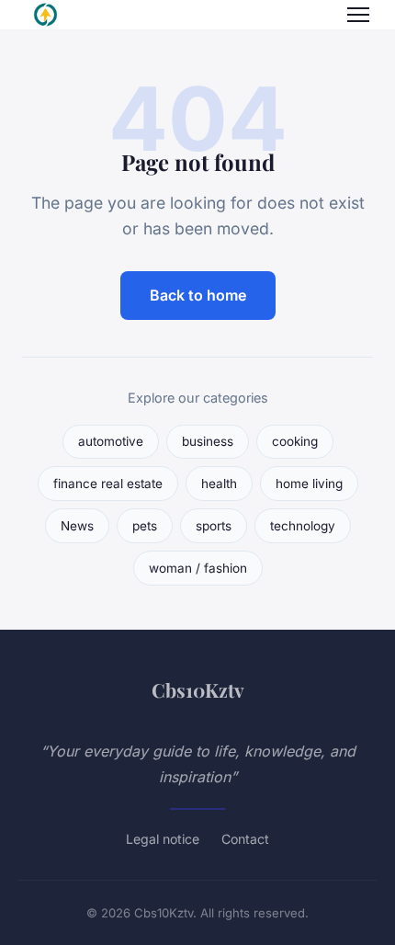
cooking (295, 441)
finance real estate (108, 483)
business (207, 441)
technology (302, 525)
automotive (110, 441)
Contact (245, 839)
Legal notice (162, 839)
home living (309, 483)
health (219, 483)
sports (213, 525)
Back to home (198, 295)
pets (144, 525)
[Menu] (358, 14)
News (77, 525)
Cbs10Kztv (198, 689)
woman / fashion (198, 568)
